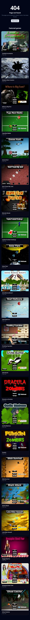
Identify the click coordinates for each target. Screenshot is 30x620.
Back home (15, 20)
